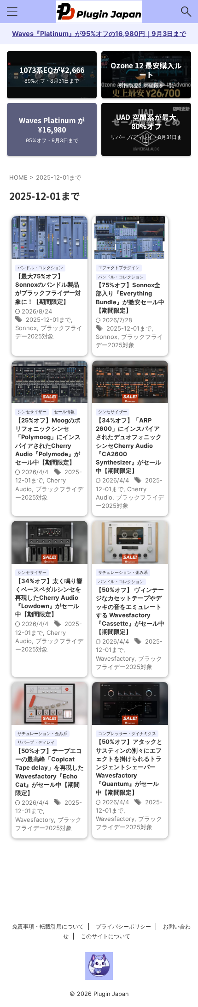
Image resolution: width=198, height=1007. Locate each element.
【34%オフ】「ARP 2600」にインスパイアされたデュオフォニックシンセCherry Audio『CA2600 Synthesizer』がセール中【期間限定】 (129, 445)
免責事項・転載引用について (48, 926)
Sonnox (26, 328)
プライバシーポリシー (123, 926)
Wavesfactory (115, 658)
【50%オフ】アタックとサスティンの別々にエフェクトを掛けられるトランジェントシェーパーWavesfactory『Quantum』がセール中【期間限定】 (129, 767)
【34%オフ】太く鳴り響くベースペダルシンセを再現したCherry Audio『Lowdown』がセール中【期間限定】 (48, 597)
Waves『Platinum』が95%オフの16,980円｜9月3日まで (99, 33)
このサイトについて (105, 936)
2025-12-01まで (48, 319)
